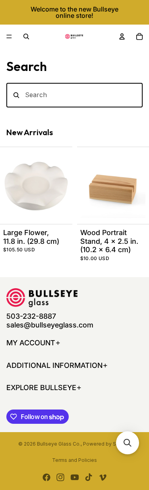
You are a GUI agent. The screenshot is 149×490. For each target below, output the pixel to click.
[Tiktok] (88, 477)
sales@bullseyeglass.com (49, 325)
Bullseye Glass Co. (59, 444)
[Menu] (9, 36)
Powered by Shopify (107, 444)
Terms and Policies (74, 460)
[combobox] (74, 95)
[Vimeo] (102, 477)
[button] (127, 442)
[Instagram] (60, 477)
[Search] (26, 36)
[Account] (122, 36)
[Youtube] (74, 477)
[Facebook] (46, 477)
